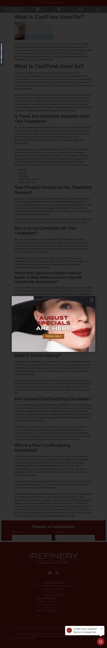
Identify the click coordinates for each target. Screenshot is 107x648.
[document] (53, 324)
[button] (92, 300)
